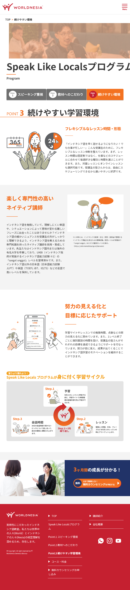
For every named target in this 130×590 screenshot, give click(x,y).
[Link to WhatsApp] (101, 541)
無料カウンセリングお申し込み (63, 572)
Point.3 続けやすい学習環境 (64, 553)
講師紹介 (98, 516)
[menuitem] (123, 7)
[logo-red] (23, 7)
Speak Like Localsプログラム (64, 526)
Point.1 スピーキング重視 (63, 537)
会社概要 (98, 524)
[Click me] (97, 483)
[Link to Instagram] (110, 541)
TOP (54, 516)
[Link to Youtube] (119, 541)
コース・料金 (59, 561)
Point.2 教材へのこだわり (63, 545)
